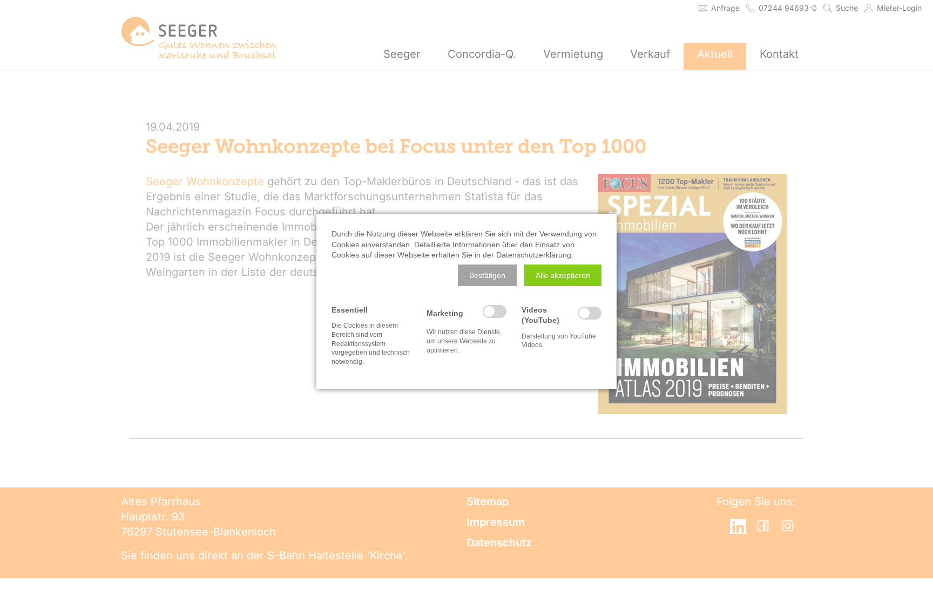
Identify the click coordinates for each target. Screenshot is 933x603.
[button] (487, 275)
